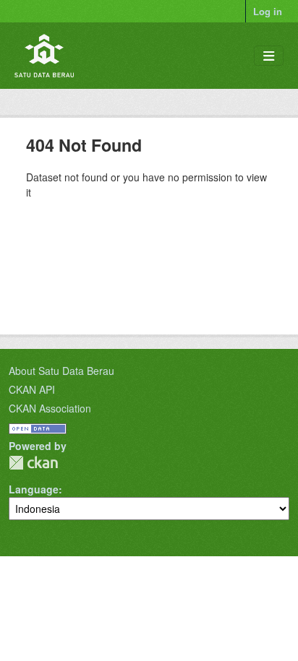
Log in (267, 11)
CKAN (33, 462)
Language (34, 489)
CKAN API (32, 389)
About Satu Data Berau (61, 370)
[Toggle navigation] (269, 56)
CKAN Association (50, 408)
